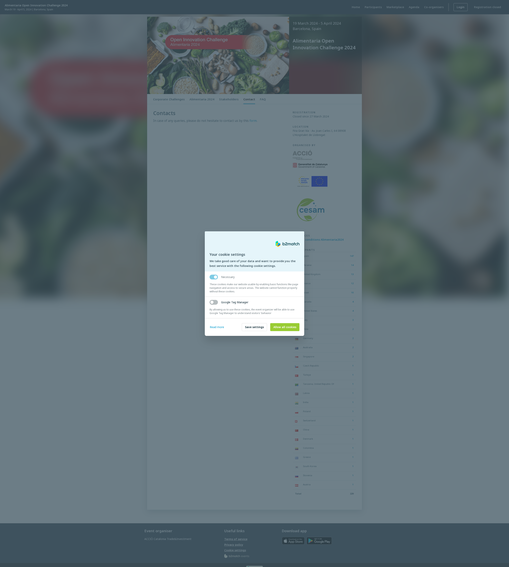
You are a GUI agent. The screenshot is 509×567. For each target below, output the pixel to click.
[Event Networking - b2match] (287, 244)
